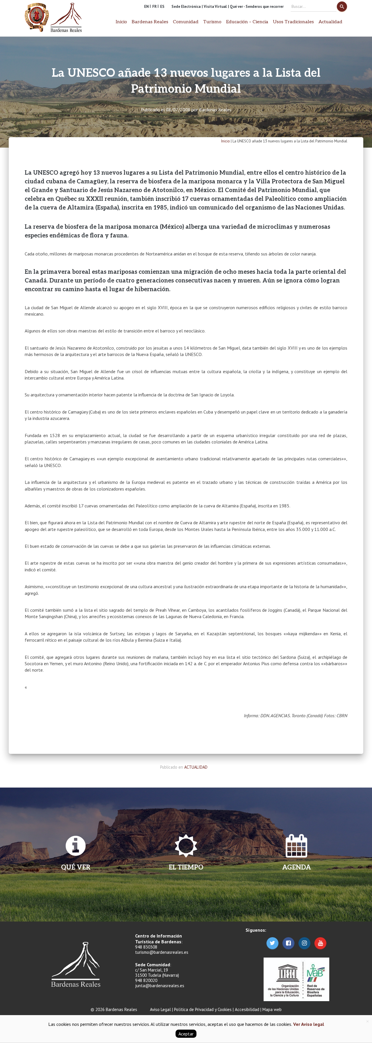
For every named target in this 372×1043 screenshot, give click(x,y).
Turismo (212, 22)
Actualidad (330, 22)
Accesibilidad (247, 1009)
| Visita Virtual (214, 6)
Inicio (121, 22)
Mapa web (272, 1009)
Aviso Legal (160, 1009)
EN (146, 6)
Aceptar (186, 1034)
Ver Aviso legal (308, 1024)
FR (154, 6)
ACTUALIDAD (196, 767)
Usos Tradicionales (293, 22)
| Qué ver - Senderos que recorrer (256, 6)
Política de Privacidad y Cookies (203, 1009)
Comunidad (185, 22)
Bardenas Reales (215, 109)
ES (162, 6)
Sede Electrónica (186, 6)
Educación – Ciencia (247, 22)
